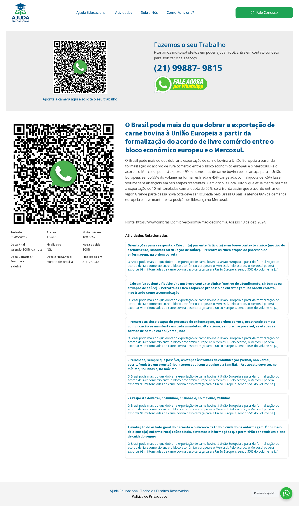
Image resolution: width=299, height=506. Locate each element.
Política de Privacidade (149, 496)
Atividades (123, 12)
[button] (264, 12)
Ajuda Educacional (91, 12)
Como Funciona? (180, 12)
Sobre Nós (149, 12)
